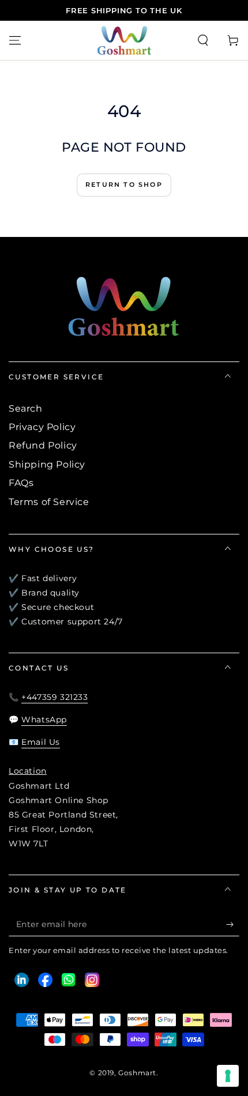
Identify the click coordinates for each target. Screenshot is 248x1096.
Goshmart (137, 1072)
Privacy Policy (42, 426)
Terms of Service (49, 501)
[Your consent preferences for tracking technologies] (228, 1076)
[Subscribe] (232, 924)
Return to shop (124, 184)
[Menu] (15, 40)
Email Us (40, 742)
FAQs (21, 482)
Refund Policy (43, 445)
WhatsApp (44, 719)
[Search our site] (203, 40)
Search (26, 408)
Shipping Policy (47, 464)
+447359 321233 (54, 697)
